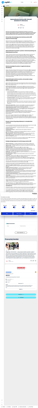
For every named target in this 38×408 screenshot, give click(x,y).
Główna (3, 406)
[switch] (14, 207)
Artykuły (9, 406)
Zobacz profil (20, 283)
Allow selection (19, 213)
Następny (20, 294)
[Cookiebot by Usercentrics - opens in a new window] (33, 193)
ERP (6, 250)
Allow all (31, 213)
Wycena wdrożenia (23, 406)
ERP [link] (13, 31)
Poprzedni (21, 297)
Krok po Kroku (21, 17)
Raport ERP (15, 406)
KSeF (8, 250)
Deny (7, 213)
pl (35, 2)
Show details (33, 210)
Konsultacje (31, 406)
